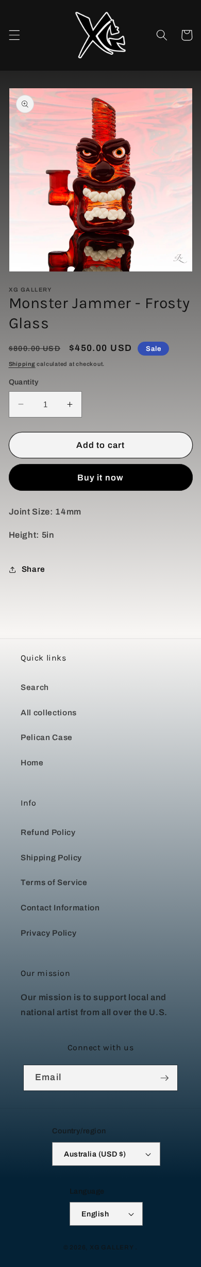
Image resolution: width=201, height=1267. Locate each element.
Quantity (24, 382)
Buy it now (100, 477)
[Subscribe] (164, 1078)
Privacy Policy (48, 932)
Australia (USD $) (95, 1154)
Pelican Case (47, 737)
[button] (14, 35)
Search (35, 687)
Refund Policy (48, 832)
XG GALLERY (112, 1247)
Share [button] (33, 569)
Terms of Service (54, 882)
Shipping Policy (51, 857)
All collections (49, 712)
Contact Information (60, 907)
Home (32, 762)
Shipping (22, 364)
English (95, 1214)
